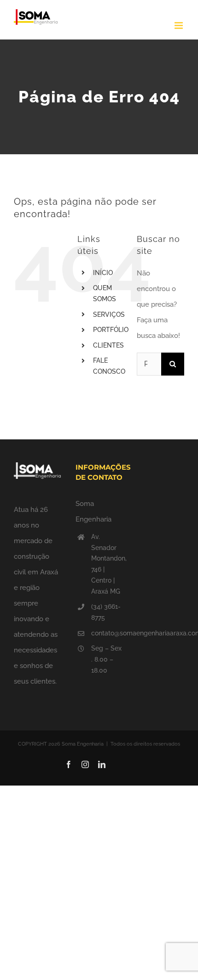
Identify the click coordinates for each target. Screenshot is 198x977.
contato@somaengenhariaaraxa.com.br (106, 633)
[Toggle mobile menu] (179, 25)
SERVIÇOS (109, 314)
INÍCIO (103, 272)
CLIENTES (108, 345)
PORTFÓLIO (110, 329)
